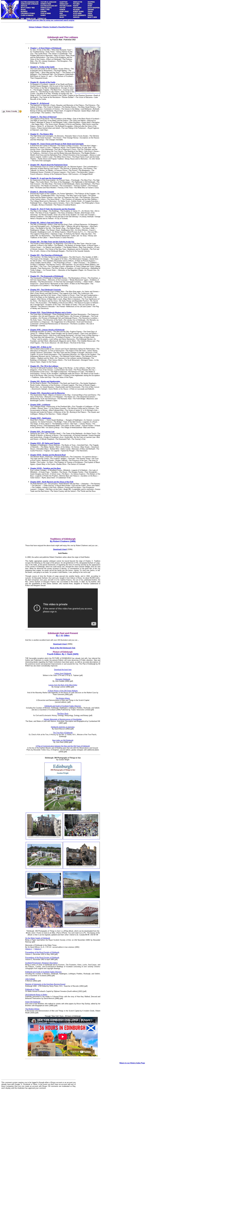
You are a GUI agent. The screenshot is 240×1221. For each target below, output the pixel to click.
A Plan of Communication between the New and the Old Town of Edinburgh (63, 746)
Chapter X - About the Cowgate (42, 192)
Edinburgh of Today (32, 989)
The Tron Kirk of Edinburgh (62, 733)
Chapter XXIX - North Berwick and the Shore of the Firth (51, 482)
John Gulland (30, 979)
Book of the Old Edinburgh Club (62, 648)
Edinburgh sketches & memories (63, 727)
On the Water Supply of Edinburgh (37, 938)
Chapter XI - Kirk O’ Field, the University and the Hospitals (52, 209)
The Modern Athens (63, 698)
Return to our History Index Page (132, 1063)
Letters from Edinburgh (62, 673)
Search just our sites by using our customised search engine (50, 20)
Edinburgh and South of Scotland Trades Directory (63, 706)
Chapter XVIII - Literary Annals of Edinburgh (47, 330)
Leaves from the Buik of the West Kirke (62, 685)
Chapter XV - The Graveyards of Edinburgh (46, 276)
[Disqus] (38, 1122)
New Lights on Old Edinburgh (62, 740)
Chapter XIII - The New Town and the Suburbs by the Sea (52, 242)
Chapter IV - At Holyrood (39, 103)
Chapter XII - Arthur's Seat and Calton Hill (46, 223)
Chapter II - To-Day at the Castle (42, 67)
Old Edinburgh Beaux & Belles (36, 995)
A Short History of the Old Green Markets (63, 691)
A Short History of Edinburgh (50, 48)
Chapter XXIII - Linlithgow (40, 405)
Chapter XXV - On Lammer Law (42, 432)
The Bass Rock (62, 714)
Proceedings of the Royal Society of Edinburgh (42, 952)
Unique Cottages (35, 27)
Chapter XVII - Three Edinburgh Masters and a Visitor (51, 312)
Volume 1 (28, 949)
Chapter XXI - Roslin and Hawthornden (45, 381)
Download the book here (63, 670)
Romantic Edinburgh (63, 679)
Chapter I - (34, 48)
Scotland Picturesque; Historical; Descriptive (41, 963)
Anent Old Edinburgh (32, 1002)
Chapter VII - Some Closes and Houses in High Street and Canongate (57, 144)
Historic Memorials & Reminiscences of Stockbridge (63, 719)
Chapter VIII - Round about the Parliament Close (49, 165)
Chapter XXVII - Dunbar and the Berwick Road (48, 455)
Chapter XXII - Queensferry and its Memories (47, 393)
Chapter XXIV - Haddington (40, 418)
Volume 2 (37, 949)
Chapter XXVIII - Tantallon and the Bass (45, 468)
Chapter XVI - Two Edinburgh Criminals (45, 290)
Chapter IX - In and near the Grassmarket (46, 178)
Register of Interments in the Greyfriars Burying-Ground (45, 984)
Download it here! (60, 549)
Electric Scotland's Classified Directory (58, 27)
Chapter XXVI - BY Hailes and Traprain (45, 443)
